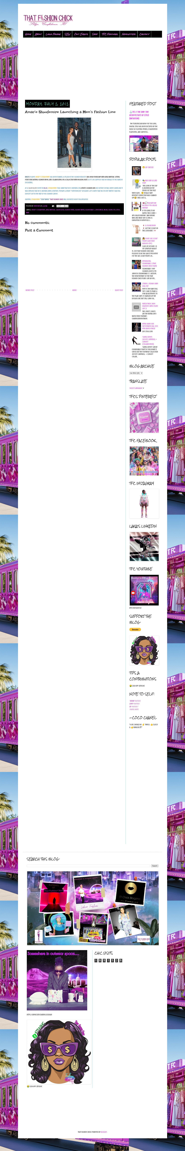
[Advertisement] (92, 68)
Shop (95, 34)
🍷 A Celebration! (149, 225)
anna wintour (50, 210)
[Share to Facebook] (65, 206)
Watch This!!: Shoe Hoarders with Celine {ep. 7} (150, 306)
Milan (106, 210)
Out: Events (81, 34)
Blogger (104, 1132)
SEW (67, 34)
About (38, 34)
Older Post (119, 290)
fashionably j (90, 210)
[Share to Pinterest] (67, 206)
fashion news (69, 210)
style (118, 210)
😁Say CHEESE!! (147, 167)
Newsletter (128, 34)
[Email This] (57, 206)
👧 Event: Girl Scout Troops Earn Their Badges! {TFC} (149, 240)
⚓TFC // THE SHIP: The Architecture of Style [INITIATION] (139, 115)
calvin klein (60, 210)
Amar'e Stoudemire (38, 210)
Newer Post (30, 290)
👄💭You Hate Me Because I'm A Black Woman (149, 205)
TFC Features (110, 34)
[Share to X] (62, 206)
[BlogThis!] (60, 206)
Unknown (37, 206)
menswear (99, 210)
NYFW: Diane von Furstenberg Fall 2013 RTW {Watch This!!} (150, 326)
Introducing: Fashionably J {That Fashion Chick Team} (149, 263)
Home (28, 34)
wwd (27, 213)
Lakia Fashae (53, 34)
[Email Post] (53, 206)
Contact (144, 34)
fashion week (80, 210)
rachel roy (111, 210)
